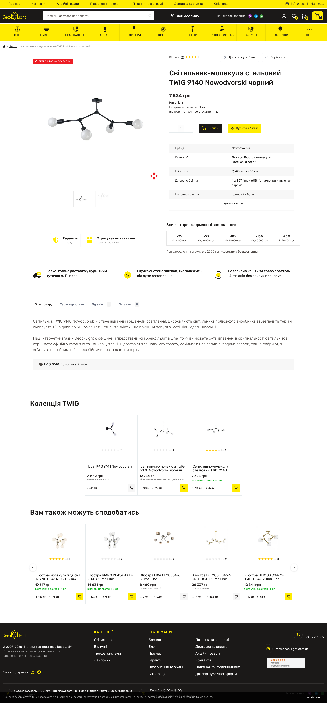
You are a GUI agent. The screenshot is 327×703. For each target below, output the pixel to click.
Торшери (134, 35)
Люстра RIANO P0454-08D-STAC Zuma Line (110, 577)
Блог (152, 646)
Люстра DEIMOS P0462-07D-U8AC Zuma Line (212, 577)
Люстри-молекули (257, 157)
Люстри (17, 35)
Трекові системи (222, 35)
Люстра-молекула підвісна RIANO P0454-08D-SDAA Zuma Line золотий (58, 577)
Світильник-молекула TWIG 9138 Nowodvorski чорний (162, 468)
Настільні (105, 35)
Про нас (14, 3)
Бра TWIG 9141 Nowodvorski (110, 466)
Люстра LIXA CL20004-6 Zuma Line (160, 577)
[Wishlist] (132, 421)
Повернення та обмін (105, 3)
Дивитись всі (231, 203)
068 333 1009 (188, 16)
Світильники (47, 35)
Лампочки (280, 35)
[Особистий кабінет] (284, 16)
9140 (55, 364)
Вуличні (251, 35)
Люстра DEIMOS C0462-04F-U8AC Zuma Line (264, 577)
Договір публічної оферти (216, 674)
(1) (182, 57)
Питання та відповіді (148, 3)
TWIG (47, 364)
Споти (192, 35)
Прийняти (313, 697)
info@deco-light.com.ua (307, 3)
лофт (83, 364)
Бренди (155, 640)
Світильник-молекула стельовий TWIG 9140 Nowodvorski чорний (210, 468)
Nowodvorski (70, 364)
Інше (309, 35)
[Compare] (132, 428)
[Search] (150, 15)
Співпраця (221, 3)
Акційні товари (68, 3)
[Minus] (174, 128)
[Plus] (187, 128)
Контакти (38, 3)
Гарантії (155, 660)
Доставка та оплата (188, 3)
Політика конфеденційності (217, 667)
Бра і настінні (75, 35)
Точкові (163, 35)
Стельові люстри (244, 162)
